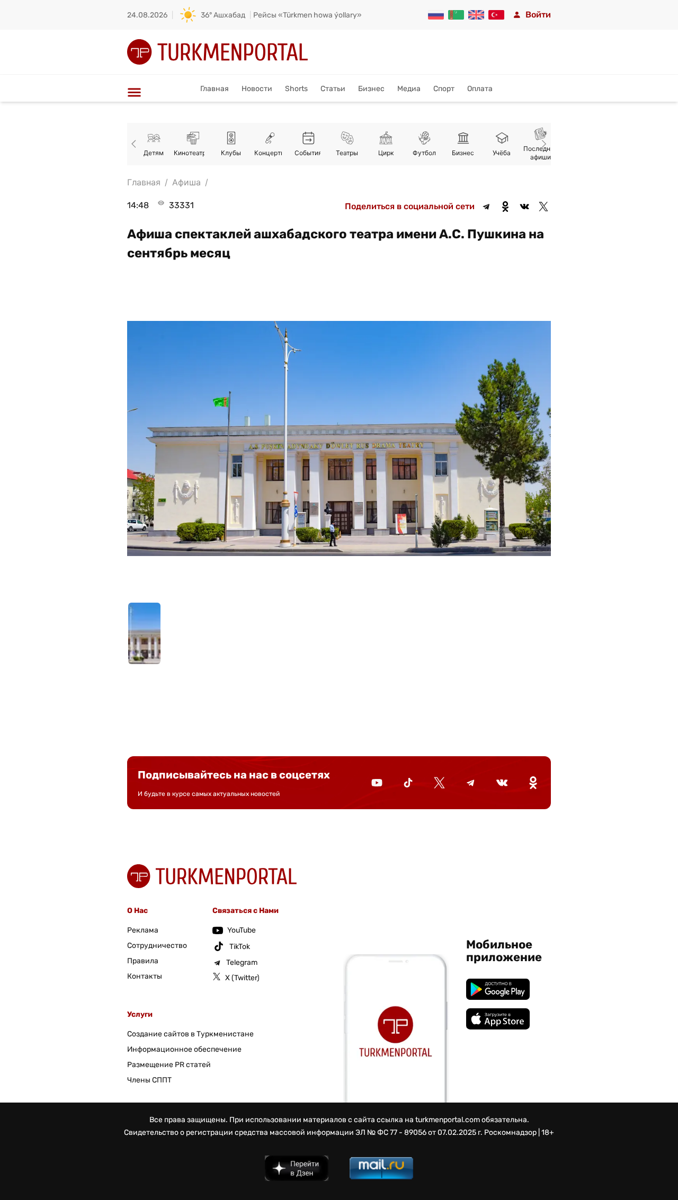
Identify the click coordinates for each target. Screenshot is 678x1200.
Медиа (409, 88)
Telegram (241, 962)
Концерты (270, 153)
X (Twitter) (242, 977)
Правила (142, 960)
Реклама (142, 930)
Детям (154, 153)
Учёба (502, 153)
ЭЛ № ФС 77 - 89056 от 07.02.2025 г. (419, 1132)
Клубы (231, 153)
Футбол (424, 153)
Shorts (296, 88)
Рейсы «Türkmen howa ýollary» (307, 15)
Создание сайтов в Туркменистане (190, 1033)
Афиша (186, 182)
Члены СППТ (149, 1080)
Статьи (332, 88)
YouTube (241, 930)
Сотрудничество (157, 945)
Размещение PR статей (169, 1064)
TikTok (239, 946)
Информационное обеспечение (184, 1049)
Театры (347, 153)
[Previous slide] (135, 144)
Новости (257, 88)
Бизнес (371, 88)
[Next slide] (542, 144)
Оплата (480, 88)
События (308, 153)
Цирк (386, 153)
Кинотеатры (192, 153)
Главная (214, 88)
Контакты (144, 976)
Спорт (443, 88)
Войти (538, 15)
